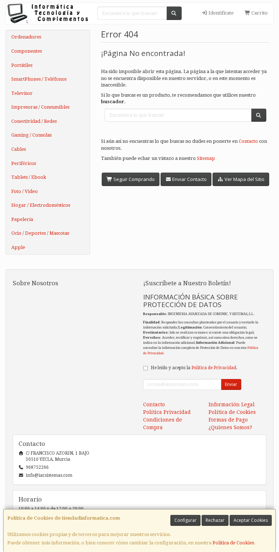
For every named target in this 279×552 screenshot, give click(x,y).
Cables (18, 149)
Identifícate (220, 13)
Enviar (231, 384)
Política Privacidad (167, 412)
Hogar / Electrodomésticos (40, 205)
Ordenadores (26, 37)
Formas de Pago (228, 420)
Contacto (248, 141)
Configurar (185, 520)
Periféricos (23, 163)
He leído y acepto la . (194, 367)
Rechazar (215, 520)
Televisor (22, 93)
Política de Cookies (233, 542)
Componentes (26, 51)
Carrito (259, 13)
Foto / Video (24, 191)
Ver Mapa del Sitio (243, 179)
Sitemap (206, 158)
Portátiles (21, 65)
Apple (18, 247)
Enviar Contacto (189, 179)
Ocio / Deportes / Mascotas (40, 233)
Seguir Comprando (133, 179)
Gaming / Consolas (31, 135)
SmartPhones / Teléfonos (38, 79)
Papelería (22, 219)
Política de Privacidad (213, 367)
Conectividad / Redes (34, 121)
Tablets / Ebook (28, 177)
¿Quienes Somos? (230, 427)
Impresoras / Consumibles (40, 107)
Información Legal (232, 404)
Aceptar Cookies (251, 520)
